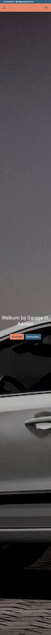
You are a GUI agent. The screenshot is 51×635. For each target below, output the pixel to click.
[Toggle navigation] (46, 7)
